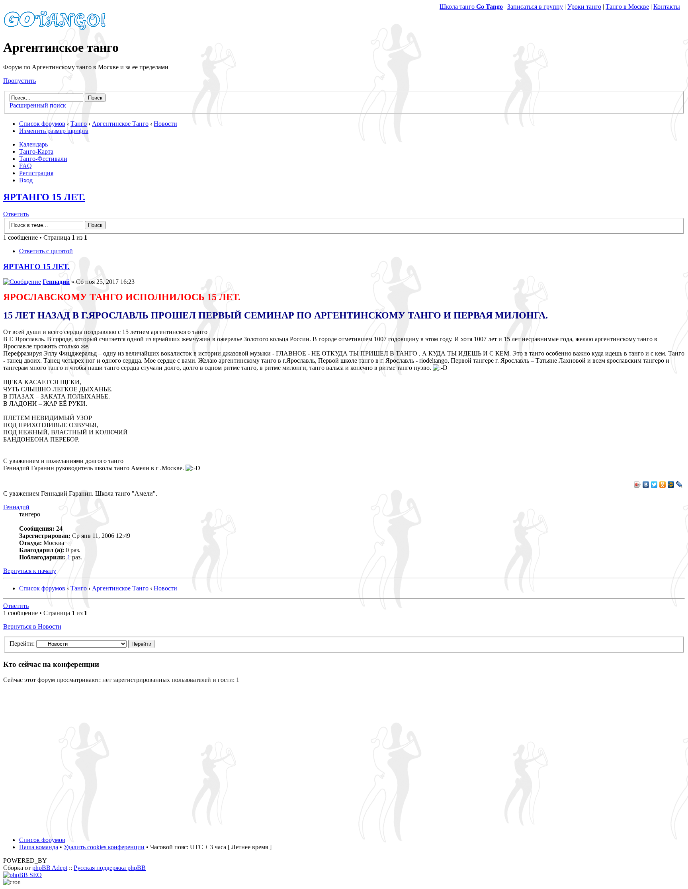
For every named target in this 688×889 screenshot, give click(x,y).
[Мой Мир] (671, 484)
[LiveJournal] (679, 484)
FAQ (25, 165)
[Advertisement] (344, 760)
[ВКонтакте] (646, 484)
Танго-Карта (36, 151)
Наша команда (38, 847)
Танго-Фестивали (43, 158)
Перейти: (22, 643)
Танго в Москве (627, 6)
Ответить (16, 214)
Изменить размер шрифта (53, 130)
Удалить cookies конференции (104, 847)
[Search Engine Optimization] (22, 874)
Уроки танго (584, 6)
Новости (165, 123)
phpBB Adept (49, 867)
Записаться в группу (535, 6)
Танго (78, 123)
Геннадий (56, 281)
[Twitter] (654, 484)
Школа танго (471, 6)
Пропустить (19, 80)
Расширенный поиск (38, 105)
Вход (26, 180)
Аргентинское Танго (120, 123)
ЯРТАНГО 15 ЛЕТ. (44, 197)
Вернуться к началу (29, 570)
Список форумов (42, 123)
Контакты (666, 6)
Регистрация (36, 173)
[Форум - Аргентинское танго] (55, 28)
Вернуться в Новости (32, 626)
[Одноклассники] (663, 484)
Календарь (33, 144)
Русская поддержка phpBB (110, 867)
